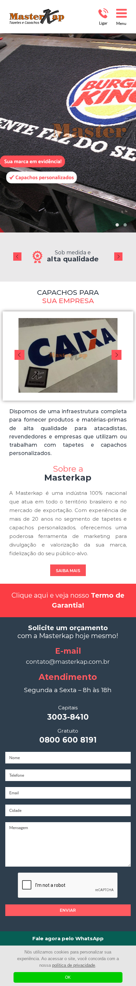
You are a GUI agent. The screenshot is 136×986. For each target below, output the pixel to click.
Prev (17, 251)
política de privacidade (73, 965)
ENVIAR (68, 910)
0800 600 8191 (68, 736)
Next (118, 251)
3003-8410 (68, 713)
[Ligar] (103, 13)
